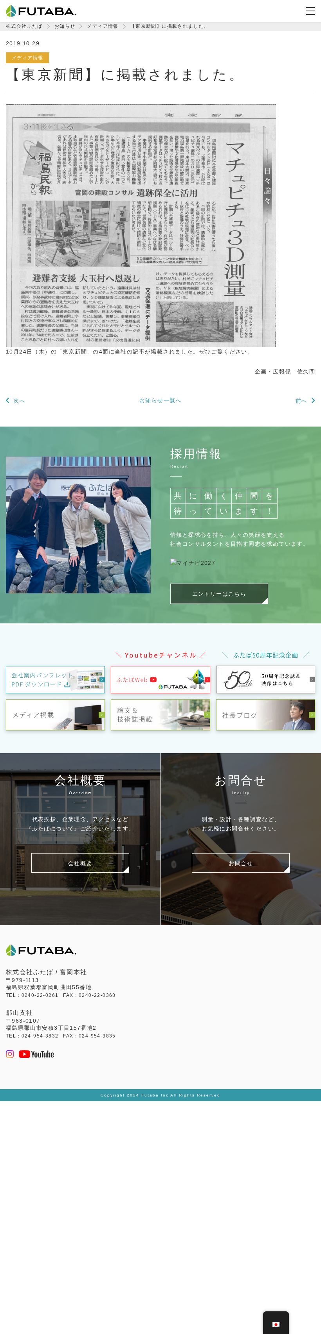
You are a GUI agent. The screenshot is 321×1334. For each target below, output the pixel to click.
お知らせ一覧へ (160, 400)
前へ (302, 401)
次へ (19, 401)
